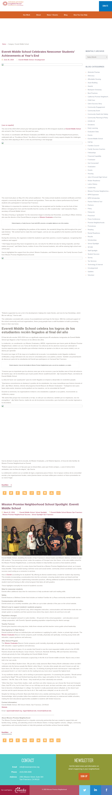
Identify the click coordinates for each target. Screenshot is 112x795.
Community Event (94, 110)
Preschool (91, 215)
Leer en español (7, 125)
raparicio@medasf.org (14, 711)
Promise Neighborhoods (96, 222)
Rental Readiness (94, 233)
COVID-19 (91, 121)
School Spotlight (41, 512)
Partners (91, 205)
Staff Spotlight (92, 250)
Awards (90, 86)
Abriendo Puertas (94, 72)
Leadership (91, 187)
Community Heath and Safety (98, 114)
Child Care (91, 100)
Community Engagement (96, 107)
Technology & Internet (95, 264)
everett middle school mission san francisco (66, 512)
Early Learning (93, 128)
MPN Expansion (93, 194)
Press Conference (94, 219)
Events (90, 135)
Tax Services (92, 261)
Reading (91, 229)
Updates (91, 271)
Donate (105, 6)
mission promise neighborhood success (16, 514)
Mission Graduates (46, 217)
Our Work (26, 15)
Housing (90, 173)
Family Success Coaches (96, 149)
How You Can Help (80, 15)
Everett (9, 575)
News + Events (52, 15)
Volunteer (91, 275)
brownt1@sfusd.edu (44, 711)
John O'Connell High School (97, 177)
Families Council (93, 145)
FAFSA (90, 142)
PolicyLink (91, 212)
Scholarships (92, 240)
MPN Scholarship (94, 198)
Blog (65, 15)
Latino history (92, 184)
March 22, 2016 (9, 512)
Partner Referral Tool (95, 201)
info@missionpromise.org (29, 767)
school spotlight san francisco (42, 514)
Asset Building (92, 83)
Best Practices (93, 93)
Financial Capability (94, 156)
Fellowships (92, 152)
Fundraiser (91, 159)
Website (4, 707)
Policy (90, 208)
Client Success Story (95, 103)
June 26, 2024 (9, 60)
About (38, 15)
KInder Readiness (94, 180)
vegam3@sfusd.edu (30, 711)
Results (90, 236)
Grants (90, 170)
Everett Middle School (26, 60)
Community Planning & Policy (98, 117)
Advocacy (91, 76)
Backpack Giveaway (95, 90)
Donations (91, 124)
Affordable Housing (94, 79)
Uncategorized (40, 60)
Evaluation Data (93, 131)
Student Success (93, 254)
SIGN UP (84, 776)
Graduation (91, 166)
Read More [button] (5, 485)
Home (4, 44)
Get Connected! (93, 163)
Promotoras (92, 226)
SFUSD (90, 247)
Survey (90, 257)
